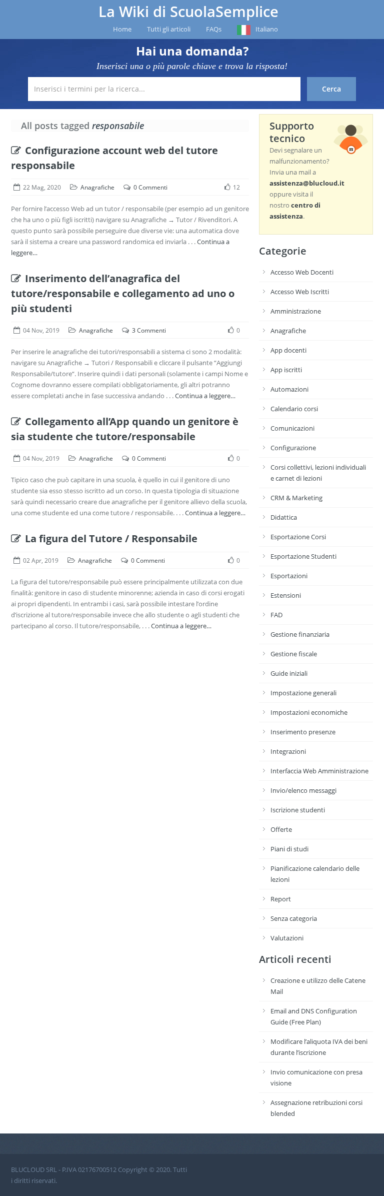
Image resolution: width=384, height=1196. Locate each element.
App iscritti (286, 369)
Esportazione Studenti (303, 556)
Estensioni (285, 595)
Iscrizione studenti (297, 809)
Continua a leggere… (205, 395)
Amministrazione (295, 311)
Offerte (281, 829)
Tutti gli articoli (168, 29)
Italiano (267, 29)
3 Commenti (149, 330)
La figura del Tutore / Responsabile (111, 538)
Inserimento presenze (303, 731)
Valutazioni (287, 937)
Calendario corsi (294, 408)
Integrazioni (288, 751)
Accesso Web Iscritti (299, 291)
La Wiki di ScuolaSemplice (188, 12)
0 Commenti (151, 187)
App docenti (288, 350)
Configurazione (293, 447)
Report (280, 898)
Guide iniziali (289, 673)
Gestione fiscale (293, 653)
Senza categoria (293, 918)
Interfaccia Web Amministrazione (319, 770)
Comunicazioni (292, 428)
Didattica (283, 517)
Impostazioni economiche (309, 712)
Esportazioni (289, 575)
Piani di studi (289, 848)
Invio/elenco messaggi (303, 790)
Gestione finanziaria (300, 634)
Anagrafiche (97, 187)
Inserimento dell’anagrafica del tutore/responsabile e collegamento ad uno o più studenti (122, 293)
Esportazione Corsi (298, 536)
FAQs (214, 29)
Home (122, 29)
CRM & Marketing (296, 497)
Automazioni (289, 389)
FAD (276, 614)
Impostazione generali (303, 692)
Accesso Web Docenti (302, 272)
